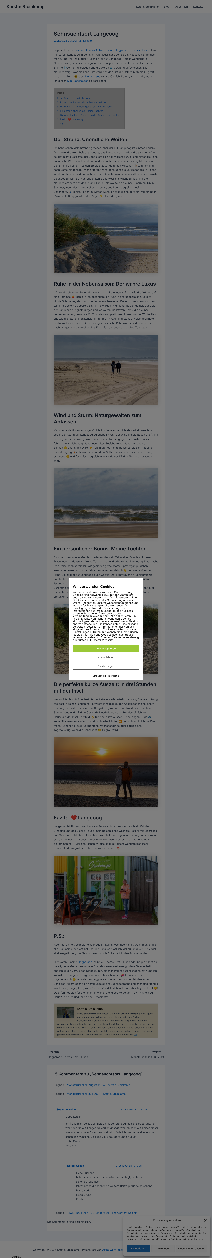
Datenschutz (99, 675)
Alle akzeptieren (106, 648)
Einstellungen (106, 666)
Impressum (113, 675)
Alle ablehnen (106, 657)
